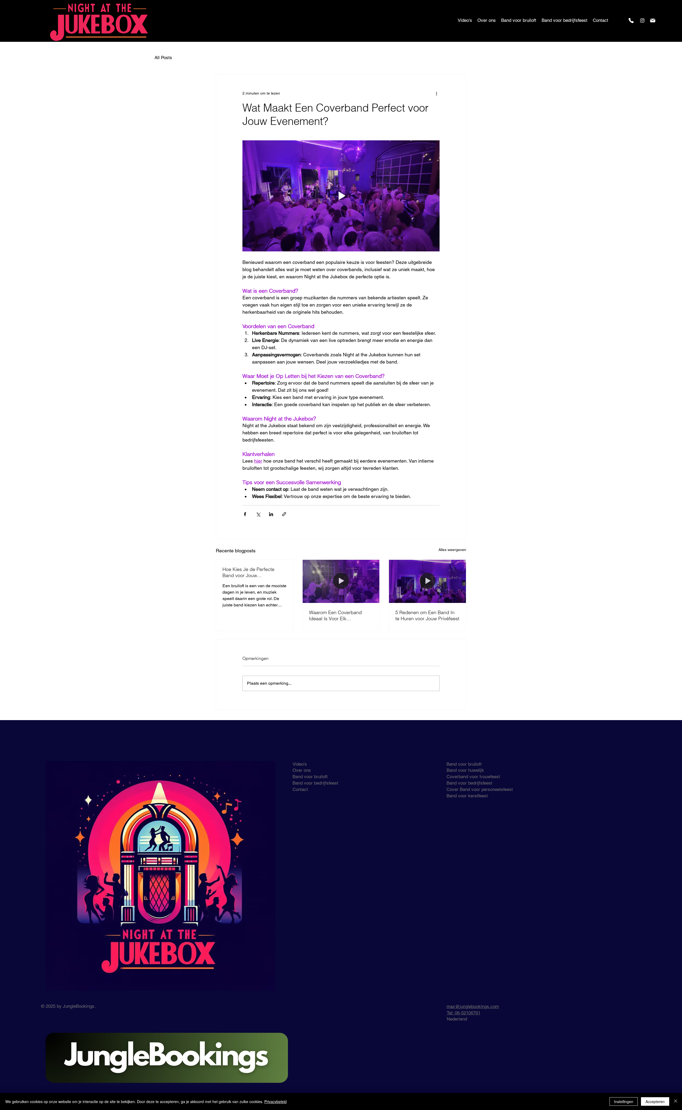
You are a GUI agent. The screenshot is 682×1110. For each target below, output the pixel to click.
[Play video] (341, 195)
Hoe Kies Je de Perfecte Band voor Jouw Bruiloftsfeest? (248, 572)
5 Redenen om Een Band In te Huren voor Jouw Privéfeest (427, 615)
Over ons (302, 770)
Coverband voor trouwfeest (473, 776)
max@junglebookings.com (472, 1006)
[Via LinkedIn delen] (271, 514)
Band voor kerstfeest (467, 795)
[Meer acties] (436, 93)
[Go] (631, 20)
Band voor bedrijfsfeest (315, 783)
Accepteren (655, 1101)
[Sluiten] (675, 1101)
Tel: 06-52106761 (463, 1012)
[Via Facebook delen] (244, 514)
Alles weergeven (452, 550)
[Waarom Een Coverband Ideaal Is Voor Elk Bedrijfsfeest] (341, 581)
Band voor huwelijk (465, 770)
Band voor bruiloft (310, 776)
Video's (300, 764)
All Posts (163, 57)
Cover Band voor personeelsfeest (479, 789)
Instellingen (623, 1101)
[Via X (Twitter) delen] (258, 514)
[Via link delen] (284, 514)
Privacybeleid (275, 1101)
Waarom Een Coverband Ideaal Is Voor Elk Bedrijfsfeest (335, 615)
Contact (300, 789)
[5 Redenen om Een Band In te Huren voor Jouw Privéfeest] (427, 581)
